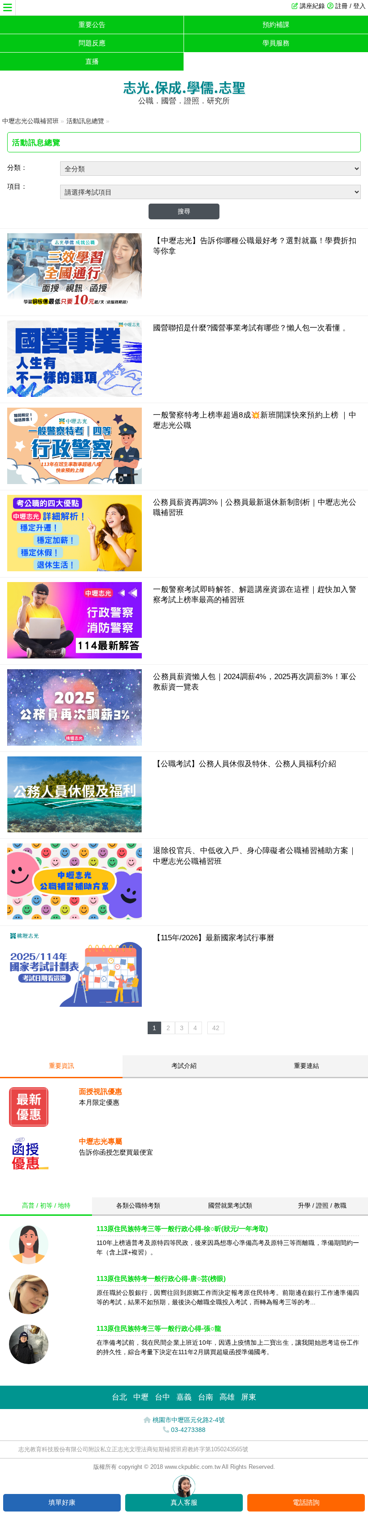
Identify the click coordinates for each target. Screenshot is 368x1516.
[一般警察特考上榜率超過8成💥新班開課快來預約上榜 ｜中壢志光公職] (74, 481)
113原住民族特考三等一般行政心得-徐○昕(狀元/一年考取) (182, 1228)
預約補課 (276, 24)
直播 (92, 61)
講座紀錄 (312, 5)
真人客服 (184, 1502)
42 (215, 1027)
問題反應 (92, 43)
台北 (119, 1397)
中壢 (141, 1397)
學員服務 (276, 43)
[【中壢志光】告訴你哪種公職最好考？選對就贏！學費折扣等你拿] (74, 307)
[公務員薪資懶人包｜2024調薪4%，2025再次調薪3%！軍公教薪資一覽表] (74, 743)
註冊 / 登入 (350, 5)
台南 (205, 1397)
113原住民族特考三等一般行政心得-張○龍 (158, 1328)
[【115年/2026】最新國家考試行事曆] (74, 1004)
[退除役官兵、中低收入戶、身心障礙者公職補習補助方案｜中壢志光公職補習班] (74, 917)
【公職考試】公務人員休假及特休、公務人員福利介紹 (244, 764)
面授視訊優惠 (100, 1091)
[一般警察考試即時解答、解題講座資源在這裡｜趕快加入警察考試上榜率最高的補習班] (74, 656)
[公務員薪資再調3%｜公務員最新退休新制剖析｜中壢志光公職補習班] (74, 569)
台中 (162, 1397)
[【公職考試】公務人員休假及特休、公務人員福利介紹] (74, 830)
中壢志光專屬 (100, 1141)
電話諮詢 (306, 1502)
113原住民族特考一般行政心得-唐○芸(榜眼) (161, 1278)
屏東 (248, 1397)
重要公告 (92, 24)
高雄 (227, 1397)
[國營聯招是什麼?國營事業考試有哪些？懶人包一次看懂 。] (74, 394)
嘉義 (184, 1397)
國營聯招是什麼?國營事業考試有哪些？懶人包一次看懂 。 (251, 328)
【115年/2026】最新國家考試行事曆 (213, 938)
